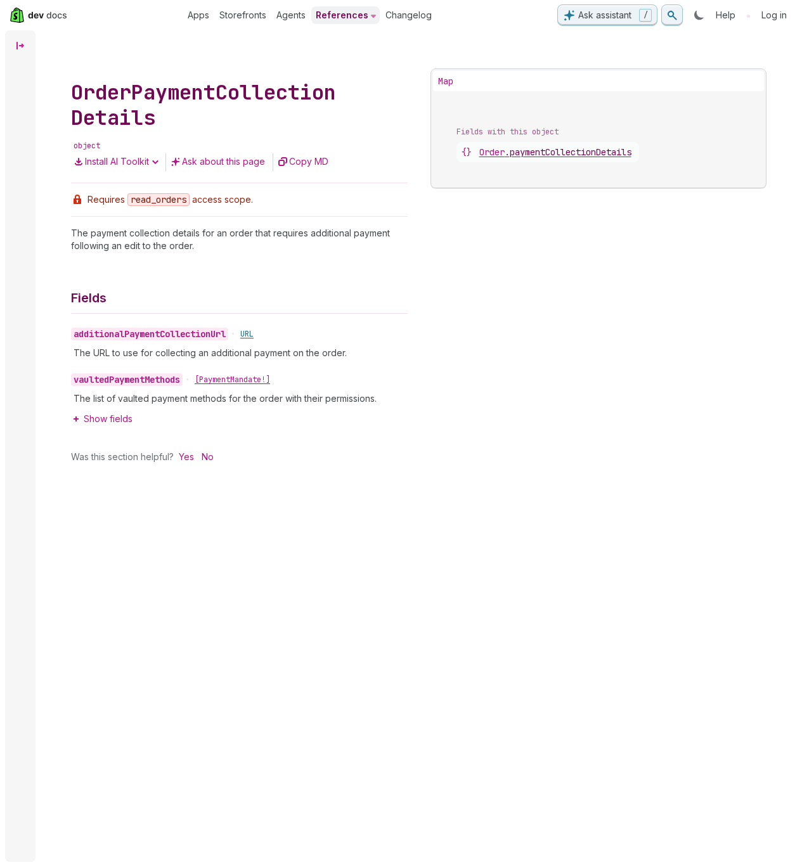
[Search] (672, 15)
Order (555, 152)
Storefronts (242, 15)
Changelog (408, 15)
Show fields (108, 418)
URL (247, 334)
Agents (291, 15)
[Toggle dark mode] (699, 15)
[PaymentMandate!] (232, 380)
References (342, 15)
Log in (774, 15)
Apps (198, 15)
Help (725, 15)
